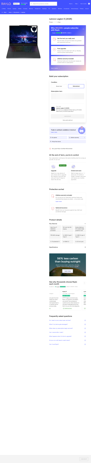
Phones (9, 8)
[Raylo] (7, 4)
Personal (16, 3)
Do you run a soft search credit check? (59, 340)
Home (10, 12)
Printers (81, 8)
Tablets (19, 8)
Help (76, 3)
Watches (31, 8)
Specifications (53, 247)
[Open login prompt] (89, 4)
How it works (83, 3)
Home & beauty (74, 8)
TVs (49, 8)
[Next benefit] (84, 173)
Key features (53, 223)
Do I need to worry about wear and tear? (60, 320)
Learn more (59, 201)
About (70, 3)
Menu (4, 8)
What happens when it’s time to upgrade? (60, 336)
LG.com (87, 8)
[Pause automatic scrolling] (84, 283)
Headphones (38, 8)
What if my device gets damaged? (58, 324)
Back (5, 12)
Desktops (44, 8)
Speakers (54, 8)
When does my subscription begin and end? (61, 328)
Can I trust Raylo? (54, 344)
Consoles (25, 8)
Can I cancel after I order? (56, 332)
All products (16, 12)
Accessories (66, 8)
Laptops (14, 8)
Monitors (60, 8)
